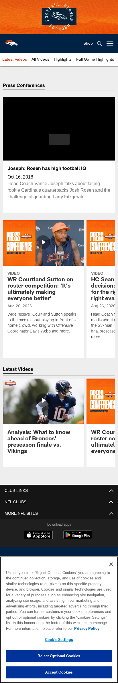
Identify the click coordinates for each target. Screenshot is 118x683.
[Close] (111, 564)
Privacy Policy (37, 628)
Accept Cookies (59, 672)
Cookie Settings (59, 639)
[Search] (99, 43)
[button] (59, 143)
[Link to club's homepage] (11, 41)
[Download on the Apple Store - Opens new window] (38, 536)
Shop (88, 43)
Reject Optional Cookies (59, 656)
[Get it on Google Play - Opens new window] (78, 538)
